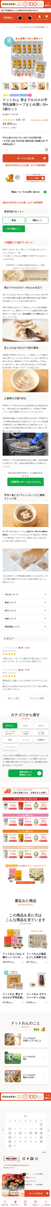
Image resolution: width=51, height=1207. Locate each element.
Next (47, 1130)
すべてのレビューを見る (39, 120)
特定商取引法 (27, 1185)
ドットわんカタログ (28, 1181)
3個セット (37, 220)
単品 (14, 220)
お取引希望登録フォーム (26, 1177)
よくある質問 (38, 1174)
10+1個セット (14, 229)
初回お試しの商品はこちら (25, 773)
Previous (4, 1130)
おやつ (11, 27)
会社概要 (39, 1185)
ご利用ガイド (10, 1174)
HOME (5, 27)
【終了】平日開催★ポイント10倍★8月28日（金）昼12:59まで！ (19, 10)
